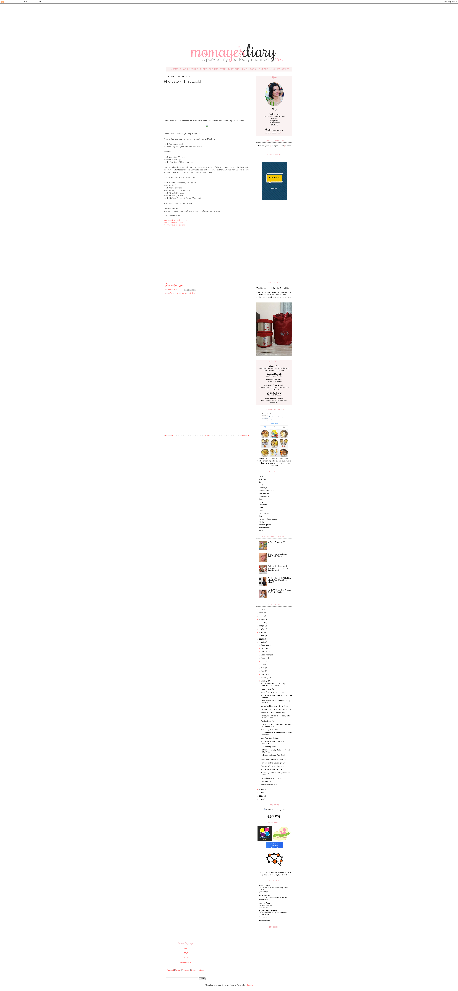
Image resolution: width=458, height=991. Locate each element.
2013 (261, 789)
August (264, 658)
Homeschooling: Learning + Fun (273, 763)
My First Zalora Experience (271, 778)
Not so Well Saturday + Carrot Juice (274, 706)
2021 (261, 619)
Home (207, 435)
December (265, 645)
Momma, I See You (265, 905)
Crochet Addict (274, 123)
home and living (265, 513)
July (263, 661)
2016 (261, 636)
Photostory (191, 293)
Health (244, 69)
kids (260, 516)
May (263, 668)
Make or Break (264, 886)
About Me (176, 69)
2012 (261, 793)
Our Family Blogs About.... (274, 385)
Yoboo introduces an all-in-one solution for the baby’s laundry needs (279, 568)
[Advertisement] (229, 21)
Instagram (274, 145)
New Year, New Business (270, 738)
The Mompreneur (209, 69)
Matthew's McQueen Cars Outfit (273, 755)
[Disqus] (206, 330)
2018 (261, 629)
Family (223, 69)
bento (261, 502)
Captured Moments (274, 374)
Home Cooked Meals (274, 380)
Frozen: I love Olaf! (268, 689)
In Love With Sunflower (268, 911)
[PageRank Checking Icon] (274, 810)
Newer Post (168, 435)
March (263, 674)
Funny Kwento (175, 293)
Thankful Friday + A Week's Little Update (276, 709)
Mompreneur (274, 121)
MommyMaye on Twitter (173, 223)
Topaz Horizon (264, 895)
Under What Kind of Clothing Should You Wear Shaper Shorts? (279, 580)
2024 (261, 610)
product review (264, 527)
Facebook (261, 145)
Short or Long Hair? (268, 747)
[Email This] (185, 290)
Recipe (261, 499)
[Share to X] (190, 290)
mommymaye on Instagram (174, 225)
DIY (278, 69)
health (261, 508)
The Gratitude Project (269, 721)
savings (261, 530)
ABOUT (185, 953)
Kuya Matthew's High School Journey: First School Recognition (274, 388)
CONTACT (186, 958)
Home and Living (266, 69)
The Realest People (274, 395)
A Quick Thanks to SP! (276, 542)
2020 (261, 623)
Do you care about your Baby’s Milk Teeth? (277, 555)
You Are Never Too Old (274, 376)
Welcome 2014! (267, 781)
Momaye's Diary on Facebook (175, 220)
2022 (261, 616)
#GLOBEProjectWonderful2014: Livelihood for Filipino (273, 685)
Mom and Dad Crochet (274, 399)
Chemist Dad (280, 116)
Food (253, 69)
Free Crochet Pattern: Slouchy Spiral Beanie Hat (274, 402)
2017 (261, 632)
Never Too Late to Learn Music (272, 692)
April (263, 671)
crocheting (263, 505)
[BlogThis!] (188, 290)
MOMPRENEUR (185, 962)
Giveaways (263, 488)
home (261, 510)
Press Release (264, 496)
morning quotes (265, 525)
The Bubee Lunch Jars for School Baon (273, 288)
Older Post (245, 435)
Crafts (285, 69)
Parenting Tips (264, 493)
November (265, 648)
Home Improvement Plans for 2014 (274, 760)
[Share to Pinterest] (194, 290)
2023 (261, 613)
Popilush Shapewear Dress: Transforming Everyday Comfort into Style (274, 369)
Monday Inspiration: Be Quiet (272, 769)
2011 (261, 796)
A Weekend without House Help (273, 712)
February (264, 678)
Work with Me (190, 69)
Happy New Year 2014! (269, 784)
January (264, 681)
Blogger (250, 985)
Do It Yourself (264, 479)
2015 (261, 639)
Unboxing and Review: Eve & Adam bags (273, 897)
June (263, 665)
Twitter (281, 145)
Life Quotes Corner (274, 393)
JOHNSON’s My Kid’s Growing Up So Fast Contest (279, 591)
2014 (261, 642)
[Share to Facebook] (192, 290)
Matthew (184, 293)
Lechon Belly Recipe (274, 381)
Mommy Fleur (264, 903)
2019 (261, 626)
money (261, 522)
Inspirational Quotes (266, 491)
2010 (261, 799)
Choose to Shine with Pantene (272, 766)
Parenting (233, 69)
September (265, 655)
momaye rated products (268, 519)
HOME (185, 948)
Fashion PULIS (264, 921)
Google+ (267, 145)
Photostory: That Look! (269, 730)
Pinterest (288, 145)
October (264, 651)
